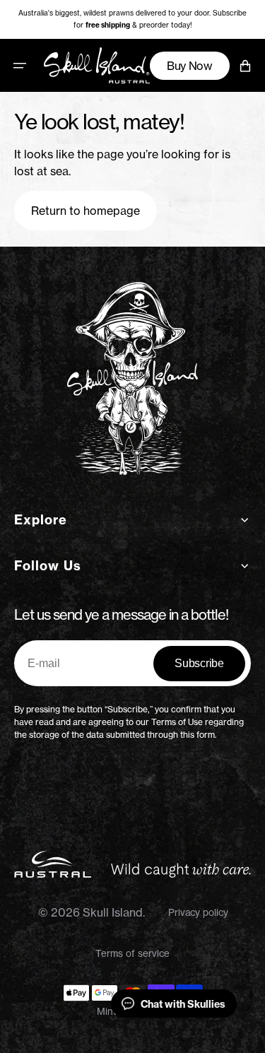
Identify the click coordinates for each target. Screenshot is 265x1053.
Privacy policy (198, 912)
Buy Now (190, 65)
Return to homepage (85, 211)
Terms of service (132, 953)
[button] (19, 65)
